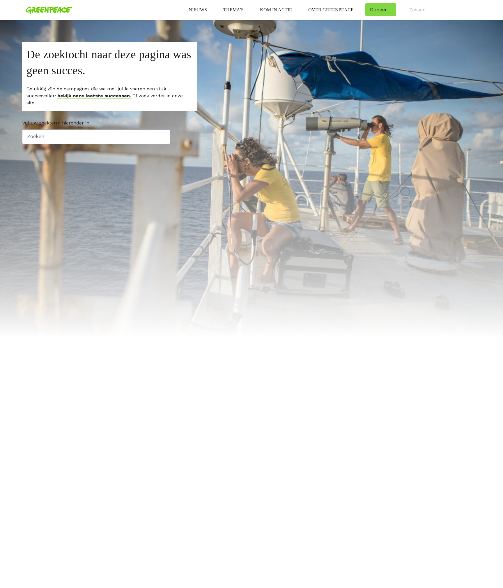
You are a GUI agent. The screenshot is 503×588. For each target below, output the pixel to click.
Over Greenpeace (331, 9)
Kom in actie (276, 9)
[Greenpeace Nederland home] (47, 10)
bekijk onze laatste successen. (94, 96)
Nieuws (198, 9)
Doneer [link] (378, 10)
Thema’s (233, 9)
